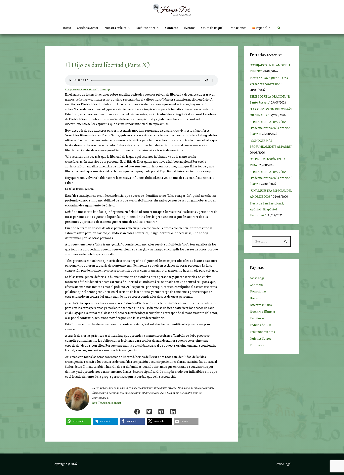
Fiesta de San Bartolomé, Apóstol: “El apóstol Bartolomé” (267, 209)
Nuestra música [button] (116, 28)
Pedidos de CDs (260, 325)
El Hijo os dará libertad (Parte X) (82, 89)
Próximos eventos (262, 332)
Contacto (171, 28)
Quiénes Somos (88, 28)
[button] (261, 28)
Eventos (189, 28)
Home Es (256, 298)
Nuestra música (261, 305)
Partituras (257, 318)
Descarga (105, 89)
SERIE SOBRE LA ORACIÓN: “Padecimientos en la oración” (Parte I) (271, 178)
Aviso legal (283, 464)
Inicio (67, 28)
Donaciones (238, 28)
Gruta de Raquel (212, 28)
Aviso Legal (258, 278)
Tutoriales (257, 345)
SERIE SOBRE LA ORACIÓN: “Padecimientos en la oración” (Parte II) (271, 128)
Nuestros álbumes (263, 312)
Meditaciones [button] (145, 28)
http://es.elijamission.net (106, 402)
